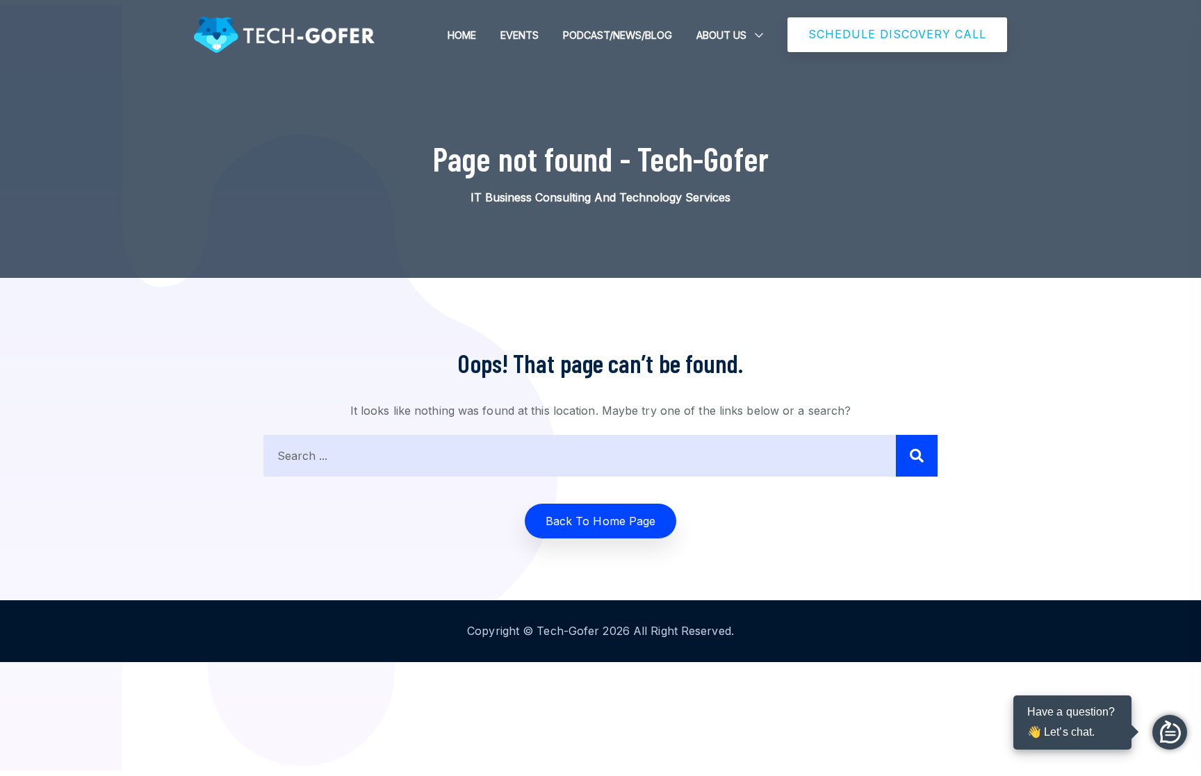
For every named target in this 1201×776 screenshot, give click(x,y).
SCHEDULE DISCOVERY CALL (897, 34)
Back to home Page (601, 521)
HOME (462, 35)
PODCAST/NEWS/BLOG (617, 35)
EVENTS (519, 35)
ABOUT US (721, 35)
